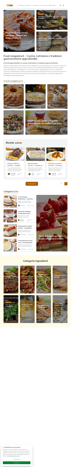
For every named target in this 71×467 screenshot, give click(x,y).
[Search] (60, 5)
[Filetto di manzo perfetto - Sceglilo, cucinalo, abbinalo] (11, 279)
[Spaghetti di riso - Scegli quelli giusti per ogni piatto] (43, 309)
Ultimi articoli (21, 5)
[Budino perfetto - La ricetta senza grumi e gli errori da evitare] (27, 309)
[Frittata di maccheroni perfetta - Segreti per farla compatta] (19, 31)
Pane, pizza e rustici (43, 5)
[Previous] (61, 183)
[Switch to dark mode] (63, 5)
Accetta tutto (17, 462)
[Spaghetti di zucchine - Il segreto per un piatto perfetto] (43, 279)
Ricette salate (27, 5)
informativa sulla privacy (14, 456)
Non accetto (16, 459)
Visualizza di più (32, 183)
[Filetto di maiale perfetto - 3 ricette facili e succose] (60, 279)
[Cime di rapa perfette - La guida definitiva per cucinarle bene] (11, 309)
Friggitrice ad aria (51, 5)
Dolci (32, 5)
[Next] (65, 183)
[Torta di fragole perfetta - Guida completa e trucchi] (51, 223)
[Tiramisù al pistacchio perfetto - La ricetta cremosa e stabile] (60, 309)
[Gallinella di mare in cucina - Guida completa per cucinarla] (27, 279)
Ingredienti (36, 5)
